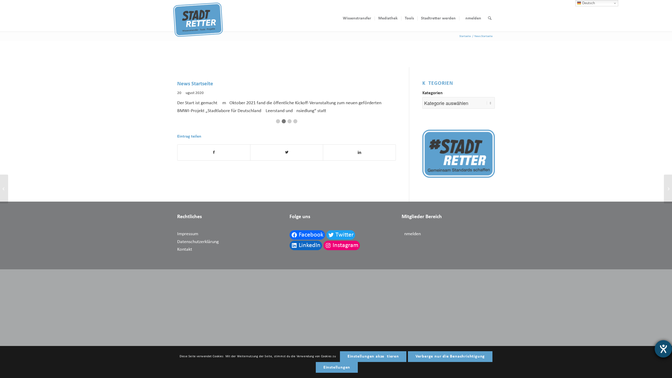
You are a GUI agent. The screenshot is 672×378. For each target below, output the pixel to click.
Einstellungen (336, 367)
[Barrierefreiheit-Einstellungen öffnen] (663, 349)
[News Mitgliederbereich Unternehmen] (4, 189)
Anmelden (411, 234)
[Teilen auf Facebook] (213, 153)
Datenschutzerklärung (198, 241)
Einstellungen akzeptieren (373, 356)
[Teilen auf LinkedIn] (359, 153)
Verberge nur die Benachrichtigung (450, 356)
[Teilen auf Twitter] (286, 153)
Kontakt (184, 249)
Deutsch (588, 3)
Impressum (187, 234)
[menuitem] (357, 18)
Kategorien (432, 93)
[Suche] (490, 18)
